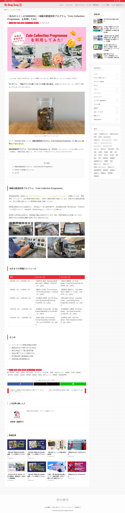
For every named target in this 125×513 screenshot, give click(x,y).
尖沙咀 (100, 152)
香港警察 (110, 173)
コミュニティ (97, 93)
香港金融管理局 (62, 374)
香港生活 (96, 173)
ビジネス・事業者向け (100, 100)
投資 (111, 152)
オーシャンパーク (107, 140)
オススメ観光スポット (100, 77)
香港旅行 (112, 170)
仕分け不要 (45, 372)
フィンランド (97, 146)
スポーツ (96, 143)
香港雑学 (96, 176)
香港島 (22, 22)
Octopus (23, 372)
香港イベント (97, 164)
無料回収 (16, 374)
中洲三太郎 (111, 149)
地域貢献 (67, 372)
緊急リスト (97, 115)
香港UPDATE (97, 119)
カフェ (96, 85)
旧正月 (106, 155)
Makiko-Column (114, 134)
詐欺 (99, 158)
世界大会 (103, 149)
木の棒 (112, 155)
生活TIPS (36, 22)
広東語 (106, 152)
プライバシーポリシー (67, 507)
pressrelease (107, 137)
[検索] (67, 500)
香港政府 (105, 170)
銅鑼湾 (106, 161)
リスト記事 (97, 104)
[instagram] (119, 1)
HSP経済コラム (103, 134)
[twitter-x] (117, 1)
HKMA (17, 372)
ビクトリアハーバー (106, 143)
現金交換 (22, 374)
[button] (20, 384)
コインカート (37, 372)
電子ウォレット (47, 374)
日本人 (100, 155)
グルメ (96, 89)
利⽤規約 (77, 507)
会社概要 (47, 507)
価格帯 (96, 108)
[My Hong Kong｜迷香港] (13, 4)
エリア (10, 22)
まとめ (17, 173)
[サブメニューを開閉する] (117, 74)
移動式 (40, 374)
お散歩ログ (97, 140)
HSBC (95, 134)
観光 (95, 158)
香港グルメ (106, 164)
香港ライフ (111, 167)
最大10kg (10, 374)
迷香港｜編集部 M (17, 422)
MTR (95, 137)
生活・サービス (29, 22)
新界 (18, 22)
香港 (111, 161)
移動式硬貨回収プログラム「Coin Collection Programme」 (34, 166)
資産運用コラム (98, 161)
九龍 (15, 22)
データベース (97, 96)
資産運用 (112, 158)
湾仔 (117, 155)
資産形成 (105, 158)
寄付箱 (72, 372)
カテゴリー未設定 (99, 81)
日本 (95, 155)
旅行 (116, 152)
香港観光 (103, 173)
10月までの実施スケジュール (24, 170)
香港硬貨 (55, 374)
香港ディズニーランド (100, 167)
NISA (100, 137)
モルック (96, 149)
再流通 (51, 372)
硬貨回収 (34, 374)
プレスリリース (107, 146)
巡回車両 (78, 372)
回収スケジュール (59, 372)
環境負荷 (28, 374)
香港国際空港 (97, 170)
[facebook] (114, 1)
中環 (117, 149)
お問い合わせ (55, 507)
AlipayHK (12, 372)
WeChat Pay (30, 372)
